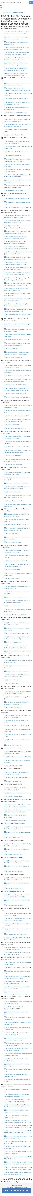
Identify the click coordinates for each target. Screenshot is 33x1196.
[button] (1, 6)
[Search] (31, 2)
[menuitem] (1, 8)
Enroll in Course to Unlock (16, 1190)
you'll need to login (22, 1187)
